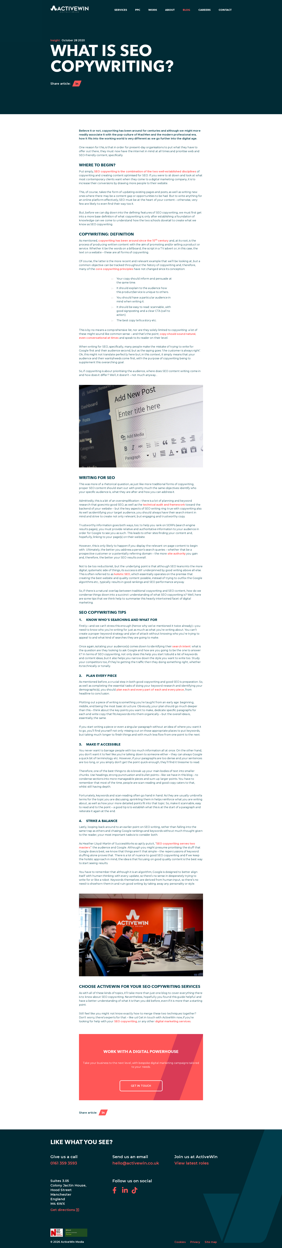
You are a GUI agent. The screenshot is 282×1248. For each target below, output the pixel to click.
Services (120, 9)
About (170, 9)
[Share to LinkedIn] (76, 84)
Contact (225, 9)
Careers (204, 9)
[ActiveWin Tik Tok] (136, 1192)
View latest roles (191, 1163)
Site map (211, 1242)
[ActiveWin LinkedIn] (127, 1192)
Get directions (62, 1210)
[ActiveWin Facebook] (117, 1192)
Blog (186, 9)
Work (152, 9)
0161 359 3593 (63, 1163)
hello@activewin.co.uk (135, 1163)
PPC (137, 9)
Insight (55, 40)
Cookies (180, 1242)
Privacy (195, 1242)
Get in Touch (141, 1085)
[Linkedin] (103, 1113)
